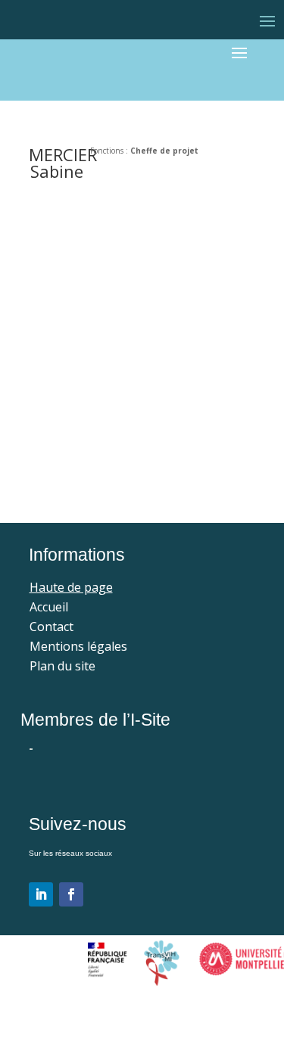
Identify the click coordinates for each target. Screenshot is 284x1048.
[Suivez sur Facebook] (71, 894)
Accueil (49, 607)
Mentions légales (78, 646)
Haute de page (71, 587)
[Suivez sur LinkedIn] (41, 894)
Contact (51, 626)
